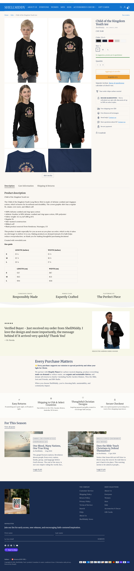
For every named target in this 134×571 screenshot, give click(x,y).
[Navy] (104, 40)
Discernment (115, 438)
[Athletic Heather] (117, 40)
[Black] (98, 40)
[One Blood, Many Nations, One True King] (23, 452)
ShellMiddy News (86, 519)
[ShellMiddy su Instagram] (8, 546)
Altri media (48, 175)
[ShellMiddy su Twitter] (14, 546)
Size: (98, 46)
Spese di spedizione (116, 83)
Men (106, 501)
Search (82, 508)
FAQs (81, 512)
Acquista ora (113, 77)
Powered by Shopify (10, 564)
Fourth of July (49, 438)
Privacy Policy (84, 501)
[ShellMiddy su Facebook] (5, 546)
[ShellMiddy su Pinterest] (11, 546)
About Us (83, 516)
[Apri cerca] (121, 7)
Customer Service (86, 491)
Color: (100, 37)
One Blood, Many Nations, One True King (47, 447)
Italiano (6, 559)
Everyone (108, 494)
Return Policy (84, 498)
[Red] (111, 40)
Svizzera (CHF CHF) (19, 559)
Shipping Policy (85, 494)
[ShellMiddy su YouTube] (17, 546)
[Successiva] (82, 1)
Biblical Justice (103, 438)
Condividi (102, 133)
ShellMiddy (100, 27)
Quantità (99, 61)
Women (107, 498)
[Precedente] (52, 1)
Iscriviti (101, 539)
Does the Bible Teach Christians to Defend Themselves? (108, 448)
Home (6, 15)
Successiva (126, 15)
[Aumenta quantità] (103, 65)
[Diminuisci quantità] (97, 65)
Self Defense (102, 442)
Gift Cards (108, 512)
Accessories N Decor (113, 508)
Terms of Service (86, 505)
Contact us (112, 117)
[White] (123, 40)
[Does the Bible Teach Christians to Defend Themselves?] (87, 452)
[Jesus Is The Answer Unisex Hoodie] (111, 330)
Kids (12, 15)
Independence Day (40, 442)
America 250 (37, 438)
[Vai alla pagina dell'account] (125, 7)
